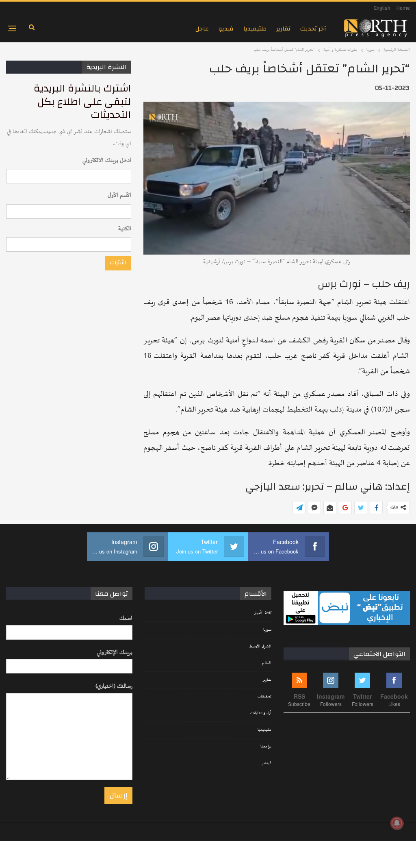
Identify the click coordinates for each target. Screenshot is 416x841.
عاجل (202, 28)
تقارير (283, 28)
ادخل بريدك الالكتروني (106, 160)
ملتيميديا (254, 28)
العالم (266, 663)
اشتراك (118, 262)
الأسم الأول (119, 195)
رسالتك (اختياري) (113, 686)
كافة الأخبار (262, 613)
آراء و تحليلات (260, 713)
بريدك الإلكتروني (114, 652)
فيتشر (266, 763)
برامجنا (265, 746)
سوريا (267, 630)
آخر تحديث (313, 28)
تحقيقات (264, 696)
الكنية (124, 229)
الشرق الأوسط (260, 646)
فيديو (226, 28)
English (382, 8)
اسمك (125, 618)
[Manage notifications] (396, 823)
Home (403, 8)
